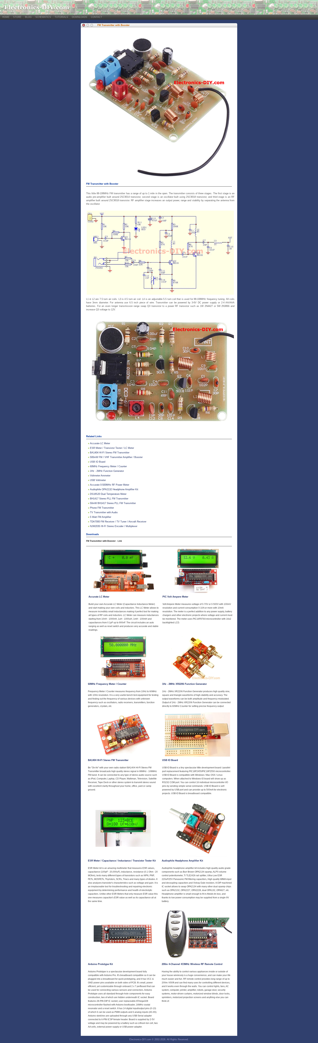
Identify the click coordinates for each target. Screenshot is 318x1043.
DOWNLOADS (79, 17)
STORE (17, 17)
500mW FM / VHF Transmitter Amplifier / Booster (116, 457)
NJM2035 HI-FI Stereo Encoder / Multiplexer (113, 526)
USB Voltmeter (98, 480)
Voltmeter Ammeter (100, 475)
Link (120, 541)
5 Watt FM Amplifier (100, 517)
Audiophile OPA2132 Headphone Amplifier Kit (114, 489)
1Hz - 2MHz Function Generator (107, 471)
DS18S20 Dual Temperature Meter (108, 494)
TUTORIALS (61, 17)
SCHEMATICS (43, 17)
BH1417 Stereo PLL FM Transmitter (109, 498)
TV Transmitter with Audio (104, 512)
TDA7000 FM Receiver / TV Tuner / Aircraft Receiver (118, 521)
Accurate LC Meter (100, 443)
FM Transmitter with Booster (113, 25)
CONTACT (96, 17)
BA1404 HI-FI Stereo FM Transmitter (109, 452)
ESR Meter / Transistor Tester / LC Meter (112, 448)
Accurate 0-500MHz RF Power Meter (109, 484)
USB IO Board (97, 461)
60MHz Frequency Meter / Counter (108, 466)
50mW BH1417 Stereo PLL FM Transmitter (113, 503)
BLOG (28, 17)
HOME (5, 17)
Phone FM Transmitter (102, 507)
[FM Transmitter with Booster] (159, 176)
